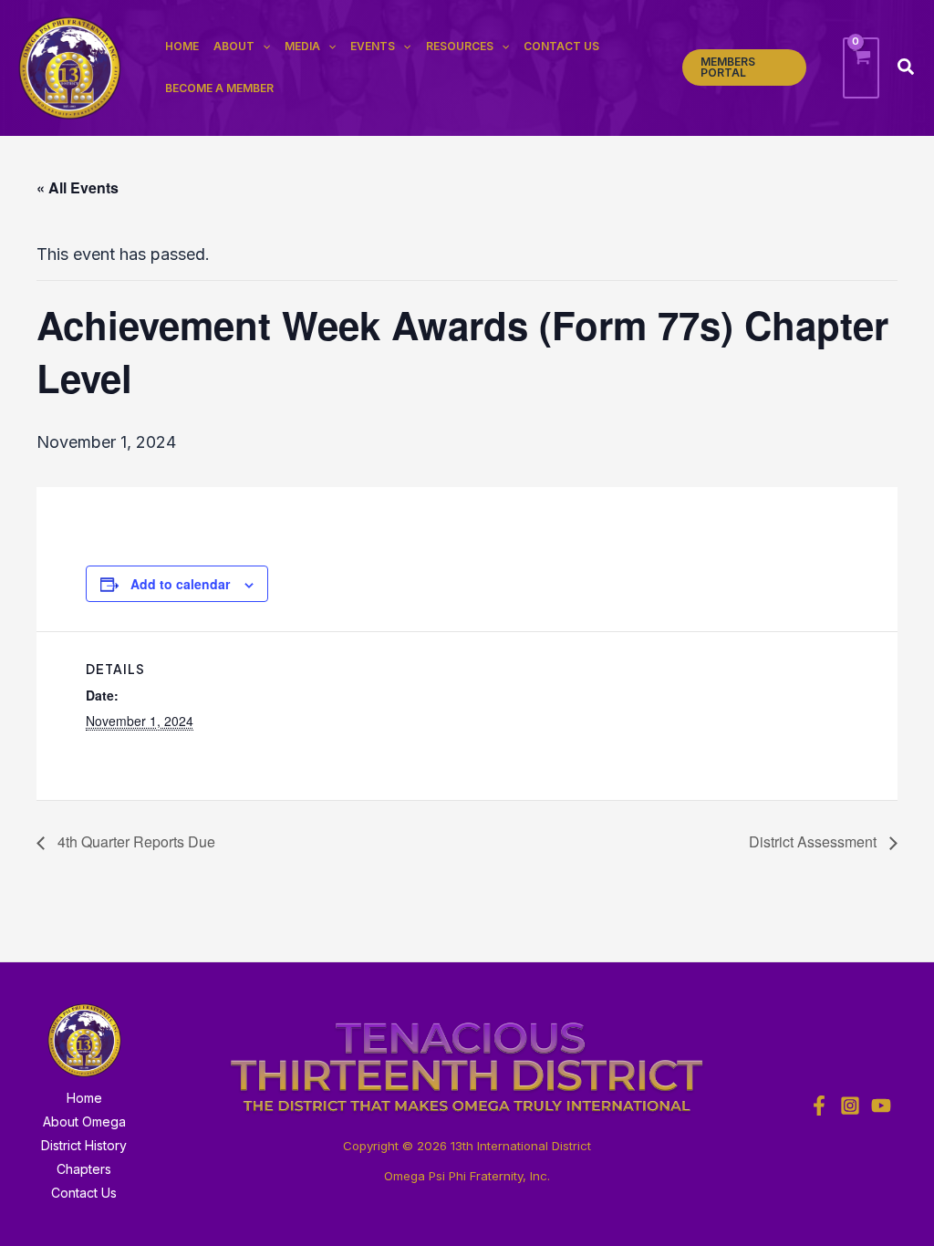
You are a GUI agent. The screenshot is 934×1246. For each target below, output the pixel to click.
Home (84, 1098)
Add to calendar (180, 584)
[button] (744, 67)
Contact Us (84, 1192)
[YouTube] (881, 1105)
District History (84, 1145)
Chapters (84, 1169)
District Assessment (814, 841)
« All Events (77, 187)
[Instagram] (850, 1105)
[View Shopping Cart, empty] (861, 68)
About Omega (84, 1121)
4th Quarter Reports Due (134, 841)
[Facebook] (819, 1105)
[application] (262, 46)
